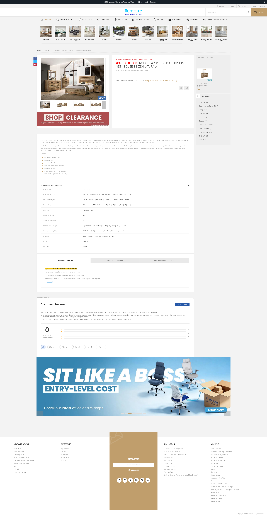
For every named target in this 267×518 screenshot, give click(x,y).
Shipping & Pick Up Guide (172, 452)
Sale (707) (202, 140)
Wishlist (63, 460)
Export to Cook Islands (218, 495)
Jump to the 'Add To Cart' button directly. (161, 80)
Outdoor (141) (203, 121)
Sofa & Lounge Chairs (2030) (208, 106)
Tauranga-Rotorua (217, 466)
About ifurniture (216, 449)
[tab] (65, 260)
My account (65, 449)
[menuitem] (36, 448)
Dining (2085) (203, 113)
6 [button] (140, 413)
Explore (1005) (203, 136)
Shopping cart (65, 457)
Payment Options (169, 466)
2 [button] (126, 413)
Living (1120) (203, 110)
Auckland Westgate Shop (219, 454)
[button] (223, 33)
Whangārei (214, 463)
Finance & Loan (169, 457)
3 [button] (130, 413)
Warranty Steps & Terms (22, 463)
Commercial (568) (205, 128)
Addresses (64, 454)
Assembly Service (19, 454)
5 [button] (137, 413)
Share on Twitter (35, 61)
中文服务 (16, 469)
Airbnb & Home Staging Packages (222, 487)
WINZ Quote (168, 460)
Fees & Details (49, 282)
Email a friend (186, 88)
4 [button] (133, 413)
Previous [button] (41, 105)
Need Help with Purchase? (164, 260)
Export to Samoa (216, 498)
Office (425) (203, 117)
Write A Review (182, 304)
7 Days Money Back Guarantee (24, 460)
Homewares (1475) (205, 132)
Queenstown (215, 475)
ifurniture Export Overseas (219, 484)
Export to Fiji (215, 492)
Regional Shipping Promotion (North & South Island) (181, 475)
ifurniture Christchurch (218, 460)
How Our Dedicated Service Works (175, 454)
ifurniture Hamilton (217, 457)
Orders (63, 452)
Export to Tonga (216, 501)
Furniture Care (168, 472)
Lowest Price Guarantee (21, 457)
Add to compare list (181, 88)
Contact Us (17, 449)
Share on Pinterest (35, 64)
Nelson (213, 469)
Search (247, 12)
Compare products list (259, 6)
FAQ (15, 466)
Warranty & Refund (115, 260)
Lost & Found (168, 463)
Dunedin (214, 472)
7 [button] (144, 413)
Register (221, 6)
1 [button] (122, 413)
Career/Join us (216, 481)
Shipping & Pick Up (65, 260)
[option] (47, 104)
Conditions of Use (170, 469)
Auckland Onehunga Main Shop (221, 452)
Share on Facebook (35, 58)
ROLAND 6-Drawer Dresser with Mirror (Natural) (203, 85)
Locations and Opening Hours (173, 449)
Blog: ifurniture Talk (20, 472)
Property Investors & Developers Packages (225, 489)
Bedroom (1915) (204, 102)
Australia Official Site (218, 478)
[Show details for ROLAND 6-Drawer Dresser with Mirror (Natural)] (204, 73)
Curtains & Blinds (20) (206, 125)
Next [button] (104, 105)
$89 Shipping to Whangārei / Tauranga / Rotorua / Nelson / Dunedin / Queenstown (131, 2)
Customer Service (19, 452)
